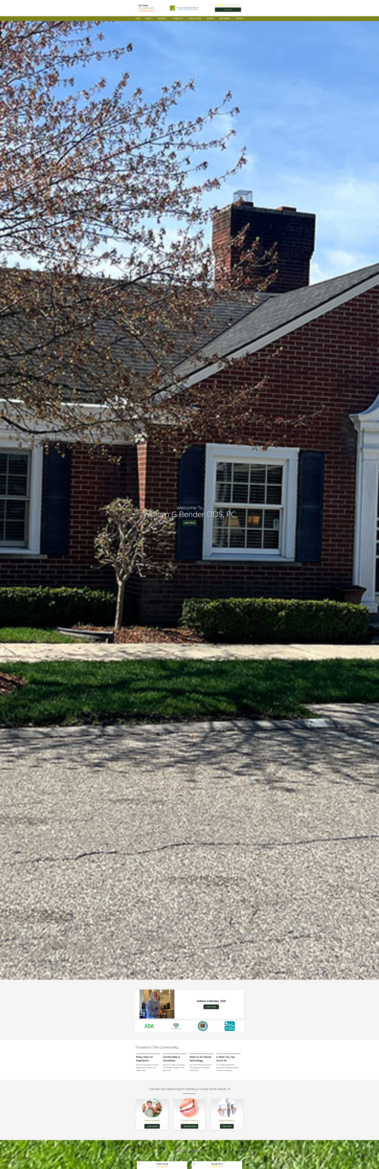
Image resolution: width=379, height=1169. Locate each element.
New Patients (225, 19)
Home (138, 19)
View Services (189, 1126)
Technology (177, 19)
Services (162, 19)
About (148, 19)
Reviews (210, 19)
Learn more (211, 1007)
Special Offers (195, 19)
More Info (227, 1126)
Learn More (189, 522)
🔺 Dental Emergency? (146, 11)
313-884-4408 (146, 8)
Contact (239, 19)
